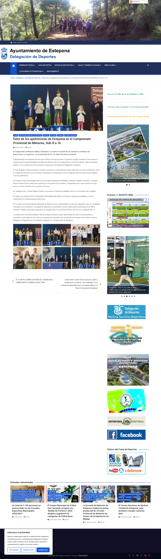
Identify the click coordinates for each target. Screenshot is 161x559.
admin (29, 147)
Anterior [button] (110, 153)
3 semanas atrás (90, 522)
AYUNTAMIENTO (53, 71)
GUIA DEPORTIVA (44, 65)
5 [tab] (132, 296)
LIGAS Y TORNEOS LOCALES (88, 65)
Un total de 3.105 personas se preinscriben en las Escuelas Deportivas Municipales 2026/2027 (26, 509)
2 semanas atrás (55, 519)
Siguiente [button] (146, 153)
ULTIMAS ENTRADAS (70, 135)
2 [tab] (129, 184)
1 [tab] (126, 184)
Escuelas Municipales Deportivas (23, 494)
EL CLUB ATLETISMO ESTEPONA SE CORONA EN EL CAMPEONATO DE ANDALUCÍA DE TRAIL (34, 281)
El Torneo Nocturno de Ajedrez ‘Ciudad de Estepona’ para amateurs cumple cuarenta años (133, 509)
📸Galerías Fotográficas (30, 71)
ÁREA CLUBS (109, 65)
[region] (28, 542)
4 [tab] (129, 296)
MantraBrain (83, 556)
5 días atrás (18, 517)
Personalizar (14, 550)
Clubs (16, 135)
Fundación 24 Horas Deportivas (23, 497)
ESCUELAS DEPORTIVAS (64, 65)
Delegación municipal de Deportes (30, 135)
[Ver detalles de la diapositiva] (128, 154)
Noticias (53, 135)
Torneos (60, 135)
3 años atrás (19, 147)
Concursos (51, 491)
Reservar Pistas (26, 65)
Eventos (46, 135)
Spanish (135, 2)
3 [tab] (126, 296)
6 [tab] (134, 296)
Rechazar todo (28, 550)
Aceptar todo (43, 550)
